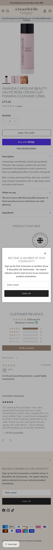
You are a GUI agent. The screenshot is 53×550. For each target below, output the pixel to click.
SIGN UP (26, 293)
